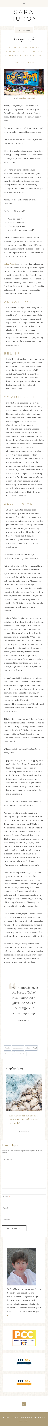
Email (6, 1208)
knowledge (9, 1054)
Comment (8, 1159)
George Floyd (31, 1048)
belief (7, 1048)
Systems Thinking (25, 63)
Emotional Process (16, 51)
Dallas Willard (10, 264)
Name (6, 1197)
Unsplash (32, 98)
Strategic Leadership (31, 59)
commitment (18, 1048)
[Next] (39, 1102)
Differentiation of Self (23, 48)
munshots (22, 98)
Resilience (23, 55)
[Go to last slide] (8, 1102)
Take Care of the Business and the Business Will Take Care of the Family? (23, 1119)
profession (21, 1054)
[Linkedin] (24, 1404)
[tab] (19, 1132)
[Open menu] (24, 3)
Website (6, 1219)
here (9, 1315)
